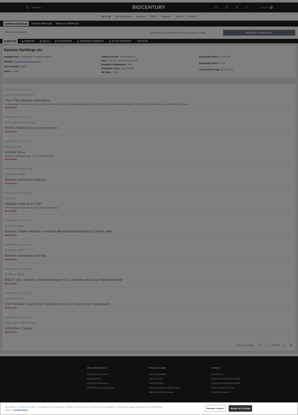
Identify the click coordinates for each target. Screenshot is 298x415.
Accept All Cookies (240, 408)
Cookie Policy (20, 410)
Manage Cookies (215, 408)
